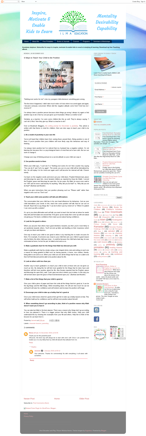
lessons (119, 240)
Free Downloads (113, 212)
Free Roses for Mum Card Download (110, 286)
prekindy (110, 244)
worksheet (118, 254)
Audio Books (113, 205)
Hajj (116, 215)
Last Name (99, 104)
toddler (107, 254)
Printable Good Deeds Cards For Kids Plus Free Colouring (112, 178)
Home (26, 41)
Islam (102, 219)
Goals (100, 215)
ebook (117, 238)
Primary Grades (100, 224)
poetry (100, 245)
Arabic (96, 205)
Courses (76, 41)
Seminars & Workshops (101, 41)
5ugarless (88, 430)
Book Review (102, 207)
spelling (104, 252)
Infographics (106, 217)
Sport (110, 229)
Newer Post (29, 399)
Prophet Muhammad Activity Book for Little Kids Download (112, 163)
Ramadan (99, 226)
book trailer (108, 233)
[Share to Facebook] (56, 320)
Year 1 (100, 231)
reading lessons (116, 247)
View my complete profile (102, 124)
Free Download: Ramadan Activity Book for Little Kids (111, 134)
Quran (115, 224)
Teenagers (118, 229)
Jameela (37, 351)
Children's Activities (114, 209)
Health (96, 217)
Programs (86, 41)
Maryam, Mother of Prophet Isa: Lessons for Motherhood (112, 268)
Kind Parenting (101, 264)
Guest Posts (108, 215)
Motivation (107, 222)
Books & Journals (63, 41)
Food (99, 212)
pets (113, 242)
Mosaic (99, 222)
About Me (35, 41)
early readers (108, 238)
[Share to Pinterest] (58, 320)
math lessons (102, 242)
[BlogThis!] (52, 320)
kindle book (111, 240)
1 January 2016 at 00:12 (52, 351)
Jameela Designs (102, 284)
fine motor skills (99, 240)
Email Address (100, 90)
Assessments (103, 205)
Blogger (103, 430)
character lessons (35, 323)
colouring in (109, 235)
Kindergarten (117, 220)
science (100, 250)
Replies (33, 347)
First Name (99, 97)
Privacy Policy (28, 416)
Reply (31, 342)
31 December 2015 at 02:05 (48, 333)
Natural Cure (116, 222)
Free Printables (48, 41)
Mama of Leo (33, 333)
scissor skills (109, 250)
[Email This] (50, 320)
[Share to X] (54, 320)
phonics (119, 242)
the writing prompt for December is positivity (61, 126)
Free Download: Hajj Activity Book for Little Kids (112, 148)
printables (99, 247)
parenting (45, 323)
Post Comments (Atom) (41, 403)
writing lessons (102, 256)
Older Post (84, 399)
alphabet (111, 231)
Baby (120, 205)
